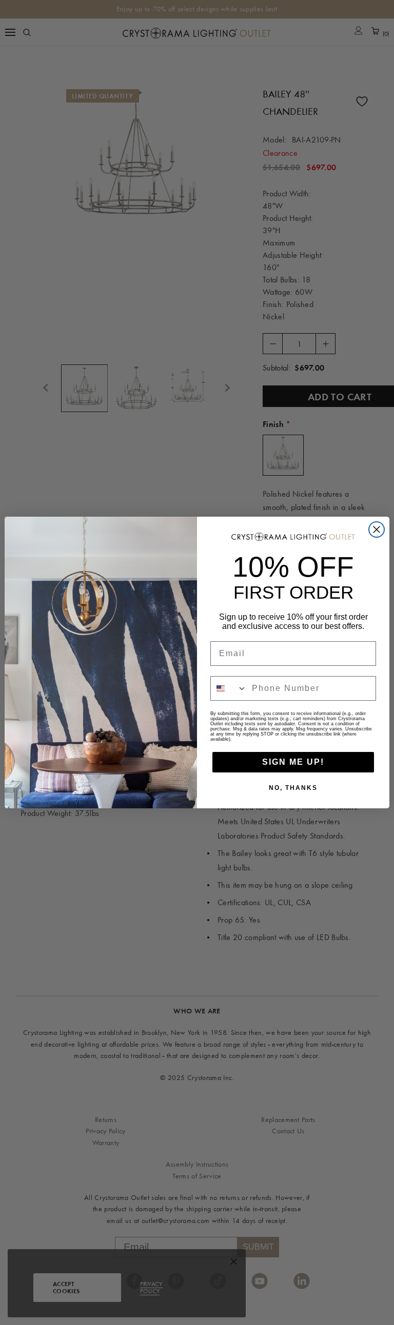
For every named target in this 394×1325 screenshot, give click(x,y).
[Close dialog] (376, 529)
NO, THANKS (293, 787)
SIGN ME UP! (293, 762)
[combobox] (229, 688)
